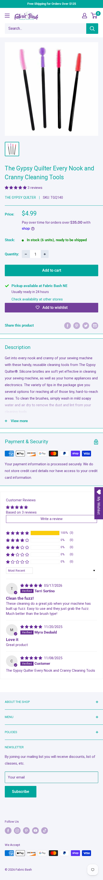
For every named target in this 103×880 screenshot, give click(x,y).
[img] (31, 585)
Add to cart (51, 270)
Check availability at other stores (37, 299)
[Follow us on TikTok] (44, 830)
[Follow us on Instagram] (17, 830)
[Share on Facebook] (67, 325)
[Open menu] (7, 16)
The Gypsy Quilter (20, 197)
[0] (94, 15)
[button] (16, 188)
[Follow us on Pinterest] (26, 830)
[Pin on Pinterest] (76, 325)
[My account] (84, 15)
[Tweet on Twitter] (85, 325)
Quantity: (12, 254)
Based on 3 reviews (21, 512)
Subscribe (20, 791)
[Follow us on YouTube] (35, 830)
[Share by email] (95, 325)
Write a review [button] (51, 519)
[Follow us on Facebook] (8, 830)
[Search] (92, 28)
